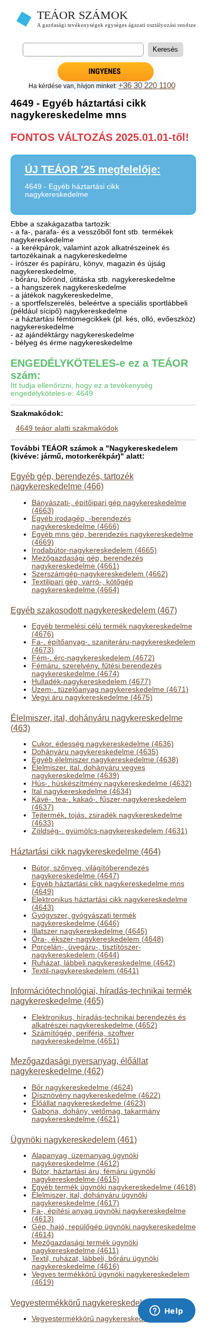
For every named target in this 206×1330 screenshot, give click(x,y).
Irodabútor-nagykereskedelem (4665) (94, 550)
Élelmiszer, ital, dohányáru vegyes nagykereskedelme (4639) (88, 772)
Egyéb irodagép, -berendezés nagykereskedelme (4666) (81, 522)
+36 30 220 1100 (146, 85)
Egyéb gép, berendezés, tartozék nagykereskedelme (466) (72, 481)
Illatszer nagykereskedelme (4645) (89, 931)
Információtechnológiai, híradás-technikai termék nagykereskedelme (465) (101, 995)
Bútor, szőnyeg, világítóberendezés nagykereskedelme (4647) (90, 872)
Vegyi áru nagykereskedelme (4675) (92, 697)
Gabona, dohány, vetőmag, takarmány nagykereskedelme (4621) (96, 1115)
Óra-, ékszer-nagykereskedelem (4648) (98, 939)
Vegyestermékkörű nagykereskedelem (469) (93, 1302)
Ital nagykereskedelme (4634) (82, 791)
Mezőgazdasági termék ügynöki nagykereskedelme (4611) (85, 1247)
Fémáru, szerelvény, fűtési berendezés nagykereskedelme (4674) (97, 670)
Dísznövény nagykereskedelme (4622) (96, 1095)
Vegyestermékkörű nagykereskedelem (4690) (108, 1319)
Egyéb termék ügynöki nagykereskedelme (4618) (114, 1187)
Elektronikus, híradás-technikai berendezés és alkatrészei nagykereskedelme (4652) (109, 1021)
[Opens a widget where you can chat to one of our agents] (166, 1311)
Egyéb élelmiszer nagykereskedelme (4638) (105, 760)
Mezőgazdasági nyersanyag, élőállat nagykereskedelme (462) (79, 1066)
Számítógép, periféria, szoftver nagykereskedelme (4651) (83, 1037)
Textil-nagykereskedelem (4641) (85, 971)
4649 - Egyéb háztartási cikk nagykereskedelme (72, 190)
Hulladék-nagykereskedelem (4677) (91, 682)
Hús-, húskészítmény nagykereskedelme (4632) (112, 783)
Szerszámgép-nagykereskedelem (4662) (100, 574)
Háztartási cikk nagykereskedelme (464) (86, 851)
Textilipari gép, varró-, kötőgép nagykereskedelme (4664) (82, 586)
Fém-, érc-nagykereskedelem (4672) (93, 658)
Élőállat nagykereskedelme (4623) (89, 1103)
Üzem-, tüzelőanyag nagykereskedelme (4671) (110, 690)
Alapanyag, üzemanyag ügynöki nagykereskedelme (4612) (85, 1159)
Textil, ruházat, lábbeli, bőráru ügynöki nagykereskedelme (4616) (95, 1262)
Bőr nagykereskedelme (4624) (82, 1087)
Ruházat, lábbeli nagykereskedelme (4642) (103, 963)
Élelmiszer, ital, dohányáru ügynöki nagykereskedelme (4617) (89, 1199)
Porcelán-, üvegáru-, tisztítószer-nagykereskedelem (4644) (86, 951)
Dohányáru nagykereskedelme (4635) (95, 752)
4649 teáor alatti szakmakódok (67, 428)
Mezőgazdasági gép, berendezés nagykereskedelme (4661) (87, 562)
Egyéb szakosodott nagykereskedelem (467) (94, 610)
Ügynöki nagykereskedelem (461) (74, 1139)
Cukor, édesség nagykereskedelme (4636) (103, 744)
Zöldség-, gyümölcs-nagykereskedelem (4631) (110, 831)
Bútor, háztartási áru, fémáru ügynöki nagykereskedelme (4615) (93, 1175)
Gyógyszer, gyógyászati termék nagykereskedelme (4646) (84, 919)
